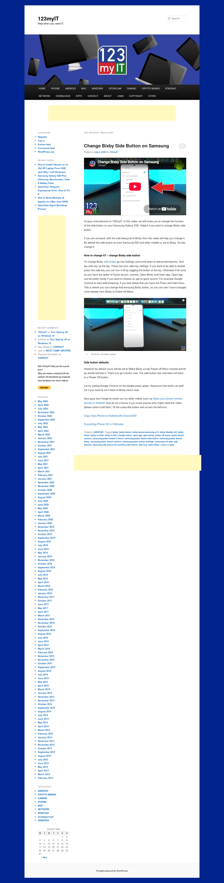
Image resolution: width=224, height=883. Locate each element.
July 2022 (43, 423)
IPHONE (55, 88)
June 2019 (43, 549)
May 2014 (43, 722)
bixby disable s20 (168, 432)
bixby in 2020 (97, 435)
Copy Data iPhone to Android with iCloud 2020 (110, 415)
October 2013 (45, 748)
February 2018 (45, 589)
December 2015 (46, 656)
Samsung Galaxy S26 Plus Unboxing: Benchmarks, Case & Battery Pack (54, 179)
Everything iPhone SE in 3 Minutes (104, 424)
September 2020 (46, 493)
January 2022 (45, 438)
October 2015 (45, 663)
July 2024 (43, 408)
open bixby (148, 435)
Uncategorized (45, 816)
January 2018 (45, 593)
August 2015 (44, 670)
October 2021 (45, 445)
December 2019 (46, 526)
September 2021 (46, 449)
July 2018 (43, 574)
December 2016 (46, 619)
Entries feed (44, 144)
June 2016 (43, 641)
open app (137, 435)
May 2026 (43, 401)
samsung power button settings (138, 441)
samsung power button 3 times (108, 438)
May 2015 (43, 681)
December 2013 (46, 741)
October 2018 (45, 563)
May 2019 (43, 552)
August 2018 (44, 571)
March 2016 (44, 648)
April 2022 (43, 430)
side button (110, 261)
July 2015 (43, 674)
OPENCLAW (115, 88)
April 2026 (43, 405)
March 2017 (44, 615)
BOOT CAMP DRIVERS (58, 350)
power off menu (162, 435)
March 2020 (44, 515)
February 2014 (45, 733)
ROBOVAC (170, 88)
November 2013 (46, 744)
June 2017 (43, 604)
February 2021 (45, 475)
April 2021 (43, 467)
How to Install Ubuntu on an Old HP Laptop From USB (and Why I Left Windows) (53, 168)
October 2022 (45, 416)
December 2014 (46, 696)
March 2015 (44, 689)
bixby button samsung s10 (145, 432)
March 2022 (44, 434)
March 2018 (44, 586)
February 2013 (45, 777)
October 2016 (45, 626)
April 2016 (43, 645)
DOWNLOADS (63, 96)
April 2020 (43, 512)
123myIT (48, 18)
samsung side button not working (109, 444)
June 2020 (43, 504)
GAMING (131, 88)
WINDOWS (97, 88)
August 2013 (44, 755)
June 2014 (43, 718)
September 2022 (46, 419)
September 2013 (46, 752)
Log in (41, 140)
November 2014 (46, 700)
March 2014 (44, 730)
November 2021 (46, 441)
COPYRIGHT (136, 96)
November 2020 (46, 486)
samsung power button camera (105, 441)
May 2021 (43, 464)
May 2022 (43, 427)
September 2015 (46, 667)
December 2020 (46, 482)
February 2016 (45, 652)
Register (42, 136)
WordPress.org (46, 151)
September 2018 (46, 567)
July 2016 (43, 637)
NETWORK (44, 96)
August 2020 (44, 497)
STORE (152, 96)
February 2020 (45, 519)
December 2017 (46, 597)
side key (143, 444)
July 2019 (43, 545)
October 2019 (45, 534)
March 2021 (44, 471)
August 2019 (44, 541)
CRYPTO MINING (151, 88)
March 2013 (44, 774)
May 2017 (43, 608)
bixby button (125, 432)
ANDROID (70, 88)
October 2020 (45, 490)
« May (44, 857)
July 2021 (43, 456)
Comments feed (46, 148)
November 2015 (46, 659)
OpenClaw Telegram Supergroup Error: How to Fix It (54, 190)
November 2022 (46, 412)
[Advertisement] (112, 113)
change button (125, 435)
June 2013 (43, 763)
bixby (115, 432)
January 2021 (45, 478)
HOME (42, 88)
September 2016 (46, 630)
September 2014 (46, 707)
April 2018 (43, 582)
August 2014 (44, 711)
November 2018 (46, 560)
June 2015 (43, 678)
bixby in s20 (111, 435)
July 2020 (43, 501)
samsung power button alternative (141, 438)
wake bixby (153, 444)
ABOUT (108, 96)
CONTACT (93, 96)
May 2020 (43, 508)
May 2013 (43, 766)
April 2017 (43, 611)
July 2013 (43, 759)
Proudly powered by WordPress (112, 870)
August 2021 (44, 452)
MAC (83, 88)
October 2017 (45, 600)
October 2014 (45, 704)
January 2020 (45, 523)
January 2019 (45, 556)
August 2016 (44, 633)
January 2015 (45, 693)
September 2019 (46, 537)
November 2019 (46, 530)
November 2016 (46, 622)
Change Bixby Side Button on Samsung (126, 145)
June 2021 (43, 460)
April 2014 (43, 726)
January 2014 (45, 737)
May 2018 (43, 578)
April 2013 (43, 770)
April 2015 (43, 685)
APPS (79, 96)
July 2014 (43, 715)
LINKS (120, 96)
